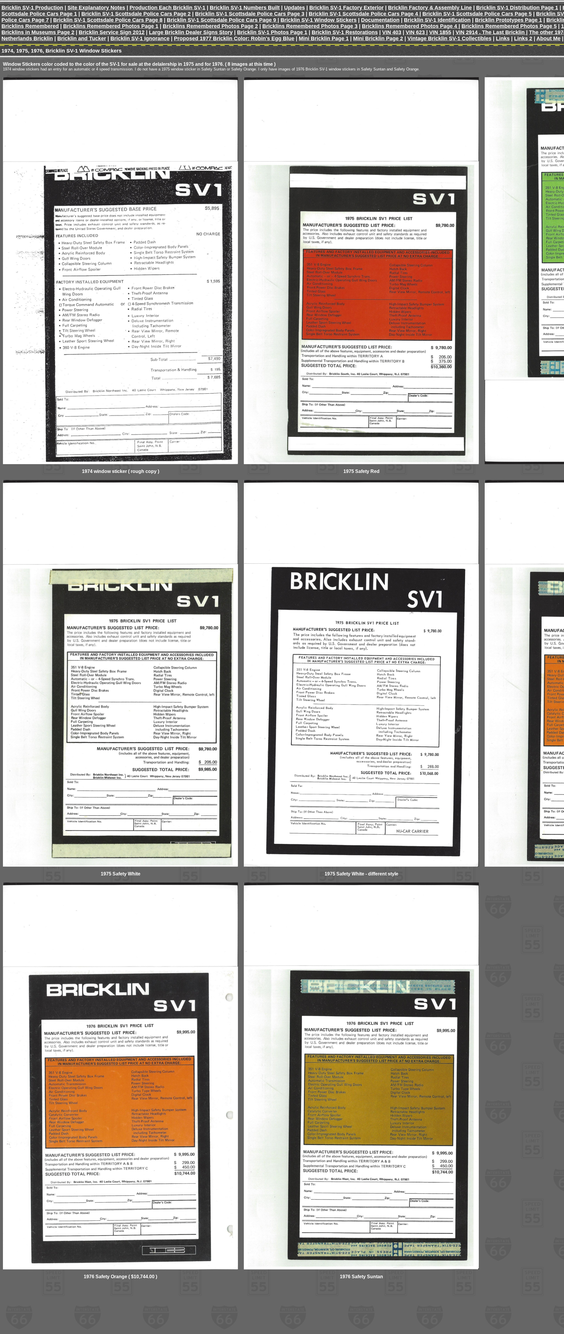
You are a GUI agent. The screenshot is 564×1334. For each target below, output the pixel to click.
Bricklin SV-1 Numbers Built (245, 8)
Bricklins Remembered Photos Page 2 (210, 26)
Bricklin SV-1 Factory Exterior (346, 8)
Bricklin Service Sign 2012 (112, 32)
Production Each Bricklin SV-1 (167, 8)
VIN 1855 (440, 32)
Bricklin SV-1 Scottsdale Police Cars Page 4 (364, 14)
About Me (548, 38)
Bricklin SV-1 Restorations (345, 32)
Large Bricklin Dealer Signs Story (191, 32)
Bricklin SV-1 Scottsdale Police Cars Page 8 (107, 20)
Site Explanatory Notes (96, 8)
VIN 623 (416, 32)
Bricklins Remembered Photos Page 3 (309, 26)
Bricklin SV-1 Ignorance (139, 38)
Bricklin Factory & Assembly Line (430, 8)
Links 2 (523, 38)
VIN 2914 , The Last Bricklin (491, 32)
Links (503, 38)
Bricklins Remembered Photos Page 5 (509, 26)
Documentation (380, 20)
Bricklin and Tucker (81, 38)
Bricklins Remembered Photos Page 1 (110, 26)
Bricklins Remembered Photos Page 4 (410, 26)
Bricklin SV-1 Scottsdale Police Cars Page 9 (222, 20)
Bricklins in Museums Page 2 (37, 32)
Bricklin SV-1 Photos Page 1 (272, 32)
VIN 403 (391, 32)
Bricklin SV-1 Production (32, 8)
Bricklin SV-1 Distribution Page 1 (517, 8)
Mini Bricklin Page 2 (378, 38)
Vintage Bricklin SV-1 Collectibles (449, 38)
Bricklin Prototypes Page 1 (508, 20)
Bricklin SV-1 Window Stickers (319, 20)
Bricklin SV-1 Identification (437, 20)
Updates (294, 8)
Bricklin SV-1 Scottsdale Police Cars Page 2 (136, 14)
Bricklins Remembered (30, 26)
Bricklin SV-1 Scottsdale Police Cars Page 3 (249, 14)
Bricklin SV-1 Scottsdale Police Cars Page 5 (477, 14)
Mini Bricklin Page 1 (324, 38)
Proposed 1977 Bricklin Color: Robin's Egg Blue (234, 38)
